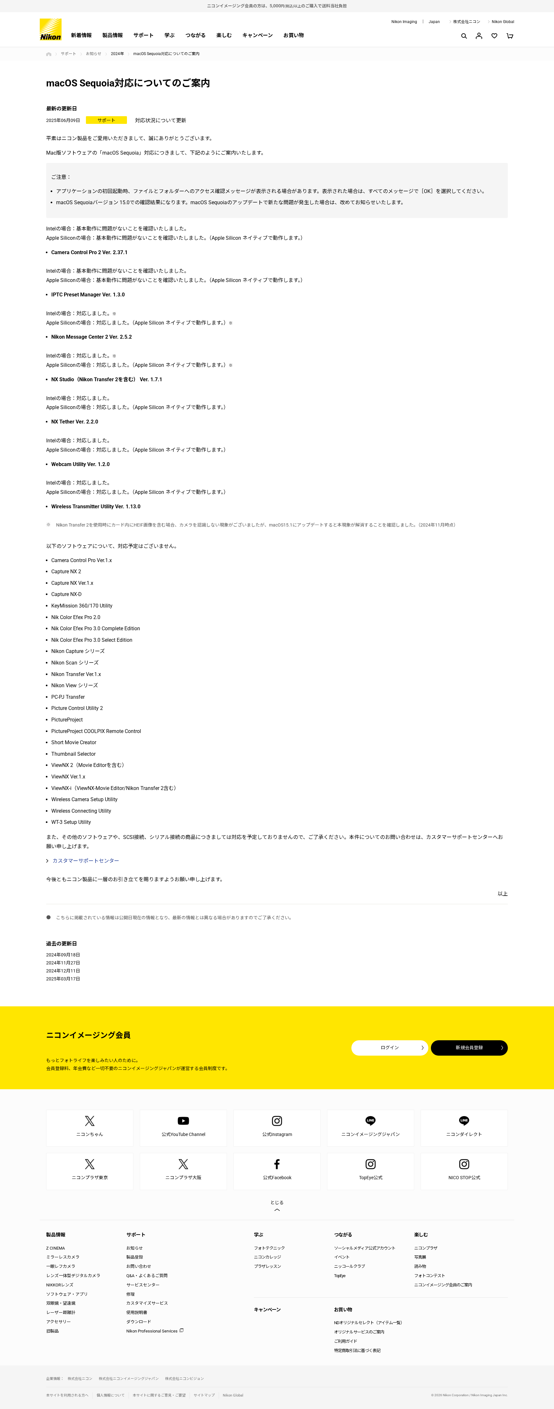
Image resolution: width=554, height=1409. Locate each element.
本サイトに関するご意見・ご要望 (159, 1395)
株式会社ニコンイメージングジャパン (129, 1379)
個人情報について (111, 1395)
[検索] (463, 35)
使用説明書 (136, 1312)
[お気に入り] (494, 35)
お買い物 (293, 35)
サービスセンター (143, 1285)
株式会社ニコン (466, 22)
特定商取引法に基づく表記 (357, 1350)
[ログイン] (478, 35)
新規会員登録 (469, 1047)
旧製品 (52, 1331)
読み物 (420, 1266)
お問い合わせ (138, 1266)
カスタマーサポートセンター (86, 861)
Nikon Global (503, 22)
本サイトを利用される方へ (67, 1395)
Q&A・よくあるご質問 (147, 1275)
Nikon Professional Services (152, 1331)
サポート (143, 35)
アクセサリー (58, 1321)
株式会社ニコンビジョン (184, 1379)
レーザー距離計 (60, 1312)
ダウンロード (138, 1321)
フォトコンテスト (429, 1275)
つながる (195, 35)
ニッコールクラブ (349, 1266)
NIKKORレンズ (59, 1285)
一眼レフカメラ (60, 1266)
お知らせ (93, 54)
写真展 (420, 1257)
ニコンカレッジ (267, 1257)
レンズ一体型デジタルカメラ (73, 1275)
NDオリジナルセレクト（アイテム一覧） (369, 1322)
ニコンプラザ (425, 1248)
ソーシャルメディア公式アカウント (364, 1248)
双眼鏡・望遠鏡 (60, 1303)
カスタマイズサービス (147, 1303)
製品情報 (112, 35)
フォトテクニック (269, 1248)
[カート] (509, 35)
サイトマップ (204, 1395)
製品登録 (134, 1257)
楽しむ (224, 35)
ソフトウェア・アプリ (67, 1294)
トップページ (48, 54)
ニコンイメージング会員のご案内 (443, 1285)
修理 (130, 1294)
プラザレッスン (267, 1266)
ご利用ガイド (345, 1341)
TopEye (339, 1275)
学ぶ (169, 35)
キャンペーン (257, 35)
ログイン (390, 1047)
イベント (341, 1257)
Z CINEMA (55, 1248)
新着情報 (81, 35)
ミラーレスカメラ (63, 1257)
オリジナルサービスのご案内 (359, 1332)
